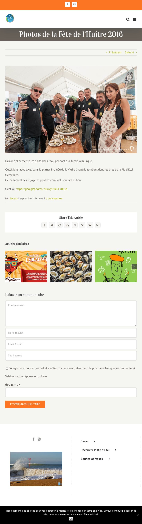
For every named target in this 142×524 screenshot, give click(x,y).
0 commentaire (54, 198)
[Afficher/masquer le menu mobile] (135, 19)
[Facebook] (33, 439)
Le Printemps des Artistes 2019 (116, 261)
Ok (71, 518)
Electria (14, 198)
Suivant (129, 52)
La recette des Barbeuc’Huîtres (71, 261)
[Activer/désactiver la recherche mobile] (128, 19)
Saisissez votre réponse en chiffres (26, 376)
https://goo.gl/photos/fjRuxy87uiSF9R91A (41, 189)
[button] (7, 266)
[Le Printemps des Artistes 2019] (116, 266)
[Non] (137, 515)
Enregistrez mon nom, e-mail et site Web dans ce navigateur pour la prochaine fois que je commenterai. (72, 368)
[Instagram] (39, 439)
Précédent (115, 52)
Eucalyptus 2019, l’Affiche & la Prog (26, 261)
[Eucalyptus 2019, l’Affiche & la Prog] (26, 266)
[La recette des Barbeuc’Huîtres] (71, 266)
